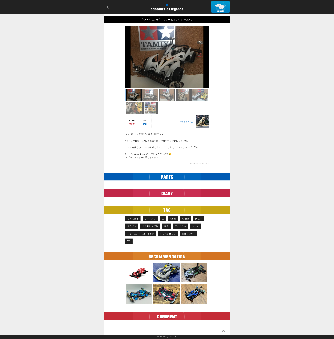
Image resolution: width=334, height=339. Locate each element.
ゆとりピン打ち (150, 226)
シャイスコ (150, 219)
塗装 (166, 226)
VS (128, 241)
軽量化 (185, 219)
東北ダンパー (188, 234)
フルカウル (180, 226)
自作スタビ (132, 219)
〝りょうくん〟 (186, 122)
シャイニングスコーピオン (140, 234)
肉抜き (198, 219)
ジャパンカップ (168, 234)
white (173, 219)
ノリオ (195, 226)
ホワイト (131, 226)
